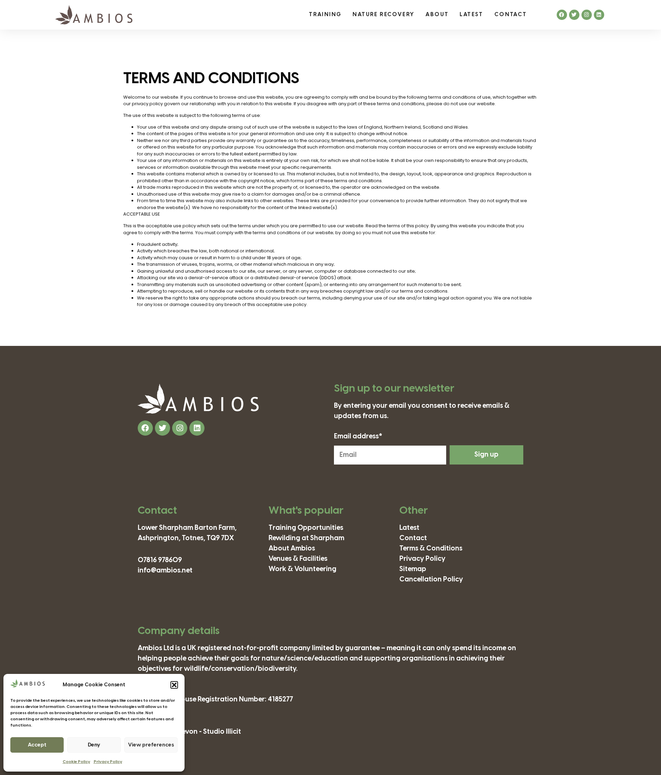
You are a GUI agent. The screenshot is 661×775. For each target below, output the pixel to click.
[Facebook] (562, 15)
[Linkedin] (599, 15)
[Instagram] (586, 15)
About (437, 15)
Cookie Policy (76, 762)
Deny (94, 745)
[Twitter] (574, 15)
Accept (37, 745)
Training (325, 15)
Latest (471, 15)
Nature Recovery (384, 15)
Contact (510, 15)
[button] (174, 684)
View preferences (151, 745)
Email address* (358, 436)
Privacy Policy (108, 762)
